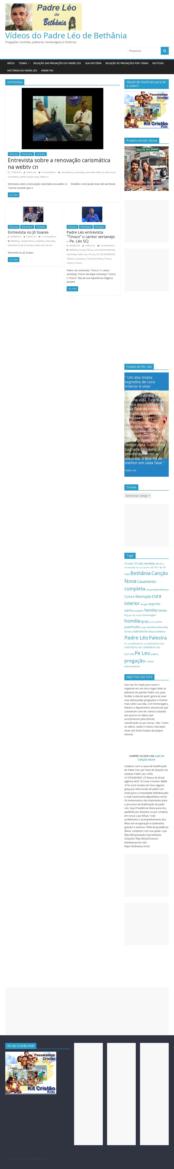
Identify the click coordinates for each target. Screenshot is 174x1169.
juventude (131, 627)
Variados (40, 154)
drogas (144, 604)
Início (11, 63)
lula (149, 627)
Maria (154, 627)
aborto (159, 563)
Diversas (14, 154)
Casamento (146, 581)
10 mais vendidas (144, 563)
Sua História (93, 63)
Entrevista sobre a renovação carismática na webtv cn (59, 163)
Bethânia (15, 241)
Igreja (145, 621)
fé (125, 615)
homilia (132, 621)
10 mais (128, 563)
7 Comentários (48, 236)
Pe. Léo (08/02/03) (132, 644)
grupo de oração (134, 615)
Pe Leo (49, 245)
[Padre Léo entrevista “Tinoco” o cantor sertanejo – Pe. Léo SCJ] (92, 209)
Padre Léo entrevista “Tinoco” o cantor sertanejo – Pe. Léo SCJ (91, 237)
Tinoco (108, 258)
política (154, 654)
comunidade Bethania (104, 249)
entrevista (79, 172)
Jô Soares (28, 245)
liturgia (143, 627)
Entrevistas (27, 154)
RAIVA (151, 661)
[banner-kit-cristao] (146, 93)
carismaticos (67, 172)
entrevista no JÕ (15, 245)
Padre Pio (47, 70)
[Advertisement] (146, 221)
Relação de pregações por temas (127, 63)
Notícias (158, 63)
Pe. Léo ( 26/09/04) (143, 647)
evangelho (139, 610)
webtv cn (44, 176)
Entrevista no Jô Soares (28, 232)
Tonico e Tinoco (74, 263)
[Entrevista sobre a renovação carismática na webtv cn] (62, 90)
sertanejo (80, 258)
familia (150, 610)
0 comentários (48, 172)
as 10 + (155, 567)
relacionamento (132, 666)
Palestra (158, 638)
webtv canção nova (29, 176)
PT (146, 662)
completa (39, 241)
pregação (134, 661)
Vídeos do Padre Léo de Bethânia (66, 35)
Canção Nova (27, 241)
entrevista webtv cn (94, 172)
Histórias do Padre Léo (22, 70)
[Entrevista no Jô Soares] (33, 209)
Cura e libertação (137, 596)
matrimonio (140, 631)
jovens (159, 621)
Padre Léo (32, 172)
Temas (23, 63)
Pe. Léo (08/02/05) (148, 644)
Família (162, 610)
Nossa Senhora (156, 631)
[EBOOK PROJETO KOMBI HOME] (146, 148)
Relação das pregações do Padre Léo (57, 63)
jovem (152, 622)
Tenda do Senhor (94, 258)
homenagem (149, 615)
